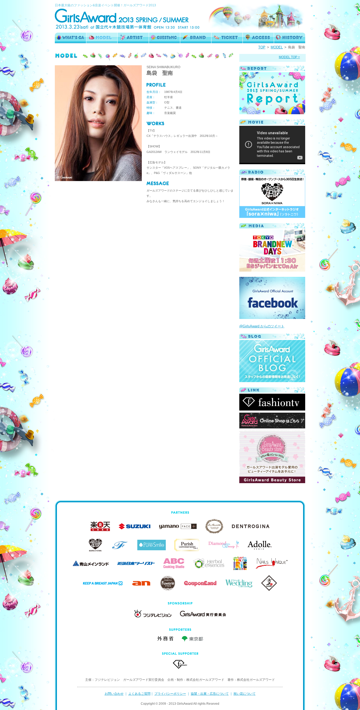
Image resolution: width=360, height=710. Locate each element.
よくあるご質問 (139, 694)
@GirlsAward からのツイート (261, 326)
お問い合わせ (114, 694)
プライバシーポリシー (170, 694)
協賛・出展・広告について (210, 694)
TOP (261, 47)
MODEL (277, 47)
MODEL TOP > (289, 57)
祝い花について (244, 694)
